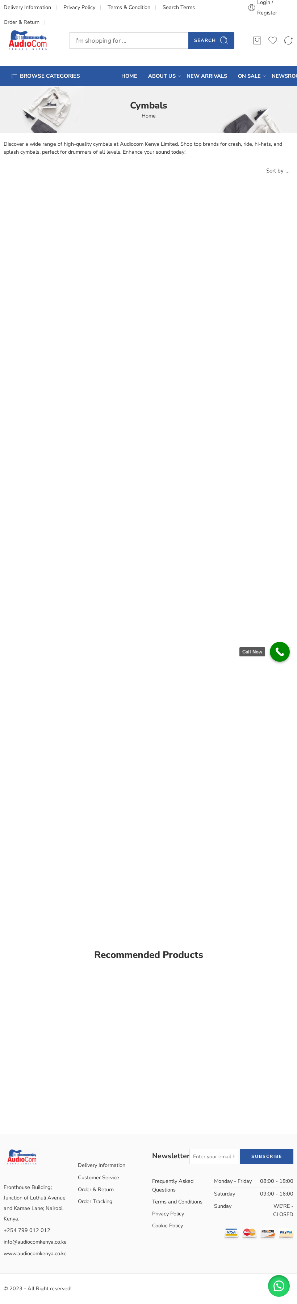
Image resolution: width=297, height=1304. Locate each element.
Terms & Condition (129, 7)
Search (205, 40)
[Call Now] (280, 652)
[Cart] (257, 40)
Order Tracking (95, 1201)
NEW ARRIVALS (207, 76)
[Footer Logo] (22, 1156)
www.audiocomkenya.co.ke (35, 1253)
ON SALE (249, 76)
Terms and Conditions (177, 1201)
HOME (129, 76)
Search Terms (179, 7)
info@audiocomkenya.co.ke (35, 1241)
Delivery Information (27, 7)
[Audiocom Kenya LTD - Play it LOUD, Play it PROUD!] (27, 40)
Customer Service (98, 1177)
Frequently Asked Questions (172, 1185)
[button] (279, 1286)
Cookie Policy (167, 1225)
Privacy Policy (79, 7)
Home (149, 115)
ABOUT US (162, 76)
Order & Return (96, 1189)
